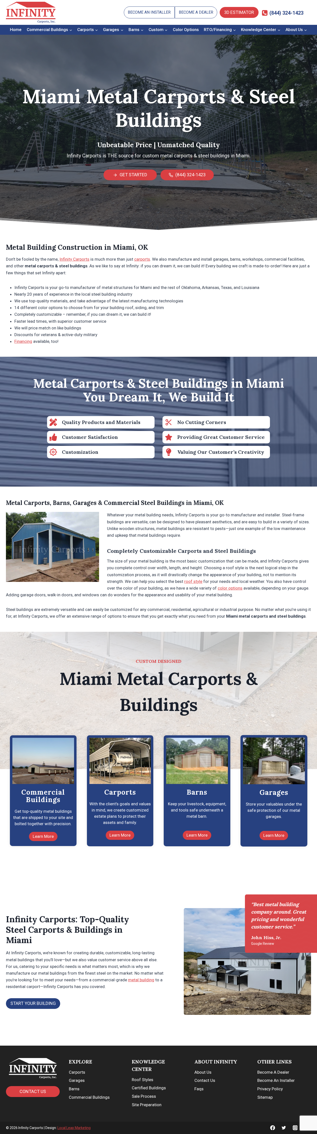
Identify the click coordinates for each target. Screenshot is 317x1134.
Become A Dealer (196, 12)
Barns (74, 1088)
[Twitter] (284, 1128)
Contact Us (204, 1080)
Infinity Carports (74, 259)
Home (16, 29)
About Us (202, 1072)
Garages (77, 1080)
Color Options (186, 29)
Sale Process (144, 1096)
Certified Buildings (149, 1087)
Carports (77, 1072)
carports (142, 259)
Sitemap (265, 1097)
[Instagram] (295, 1128)
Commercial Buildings (89, 1097)
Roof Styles (142, 1079)
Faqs (199, 1088)
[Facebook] (273, 1128)
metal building (141, 979)
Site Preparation (146, 1104)
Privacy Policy (270, 1088)
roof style (193, 581)
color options (230, 588)
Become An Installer (149, 12)
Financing (23, 341)
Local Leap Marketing (74, 1128)
